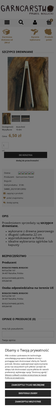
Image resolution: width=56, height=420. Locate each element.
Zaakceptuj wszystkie (28, 402)
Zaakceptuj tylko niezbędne (28, 385)
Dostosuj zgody (28, 393)
